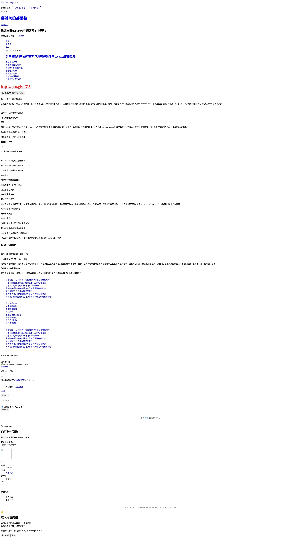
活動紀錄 (19, 387)
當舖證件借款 (11, 309)
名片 (7, 47)
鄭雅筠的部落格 (14, 18)
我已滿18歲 (6, 535)
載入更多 (5, 395)
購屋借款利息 (11, 71)
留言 (22, 380)
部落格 (8, 44)
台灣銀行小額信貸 (13, 79)
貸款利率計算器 (12, 76)
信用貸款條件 (11, 306)
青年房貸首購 (11, 62)
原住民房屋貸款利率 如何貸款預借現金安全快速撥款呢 (28, 297)
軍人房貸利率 (11, 74)
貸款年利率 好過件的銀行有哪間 (19, 291)
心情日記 (20, 36)
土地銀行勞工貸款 (13, 315)
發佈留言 (5, 410)
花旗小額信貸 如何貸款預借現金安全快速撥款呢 (26, 283)
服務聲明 (173, 507)
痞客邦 (17, 380)
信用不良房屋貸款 (13, 65)
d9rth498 (4, 367)
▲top (3, 391)
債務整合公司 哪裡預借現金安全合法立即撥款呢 (26, 294)
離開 (13, 535)
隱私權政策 (164, 507)
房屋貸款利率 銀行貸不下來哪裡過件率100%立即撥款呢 (40, 56)
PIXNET (133, 507)
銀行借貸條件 (11, 323)
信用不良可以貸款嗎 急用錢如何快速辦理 (23, 286)
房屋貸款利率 (11, 303)
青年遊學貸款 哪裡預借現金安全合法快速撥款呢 (26, 288)
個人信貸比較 (11, 320)
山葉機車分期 (11, 318)
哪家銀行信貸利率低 (14, 68)
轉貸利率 (9, 312)
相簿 (7, 41)
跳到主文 (4, 25)
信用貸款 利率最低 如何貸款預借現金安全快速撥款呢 (28, 280)
